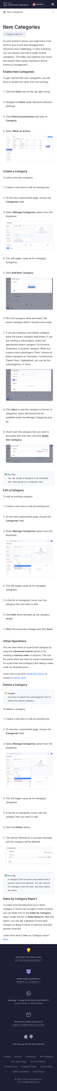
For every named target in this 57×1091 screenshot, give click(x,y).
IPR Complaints (46, 1056)
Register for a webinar (28, 981)
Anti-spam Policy (19, 1061)
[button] (37, 4)
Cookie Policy (46, 1066)
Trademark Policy (28, 1066)
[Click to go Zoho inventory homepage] (11, 4)
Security (18, 1056)
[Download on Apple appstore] (31, 1038)
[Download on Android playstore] (26, 1038)
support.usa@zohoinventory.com (28, 1024)
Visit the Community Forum (28, 960)
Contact (7, 1056)
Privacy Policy (11, 1066)
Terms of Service (38, 1061)
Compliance (30, 1056)
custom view (19, 677)
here (5, 939)
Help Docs (24, 5)
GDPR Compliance (21, 1071)
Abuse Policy (38, 1071)
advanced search (36, 673)
